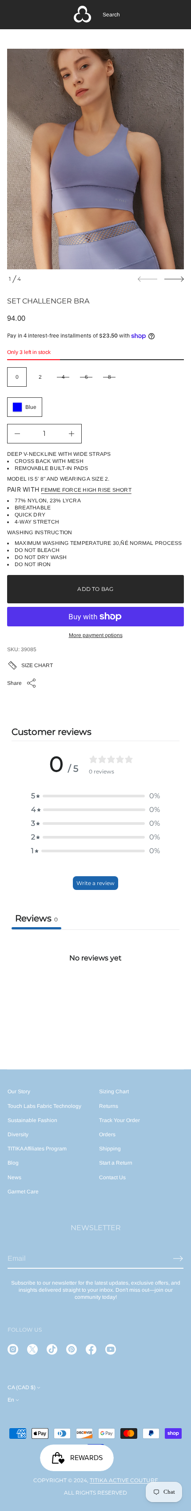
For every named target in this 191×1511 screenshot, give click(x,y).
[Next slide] (174, 279)
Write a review (95, 883)
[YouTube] (110, 1349)
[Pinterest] (71, 1349)
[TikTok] (52, 1349)
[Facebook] (91, 1349)
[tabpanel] (95, 995)
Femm (49, 490)
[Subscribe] (178, 1258)
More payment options (96, 635)
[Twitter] (32, 1349)
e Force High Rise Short (94, 490)
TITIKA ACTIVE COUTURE (124, 1480)
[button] (111, 14)
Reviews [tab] (36, 918)
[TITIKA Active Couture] (83, 14)
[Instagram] (13, 1349)
